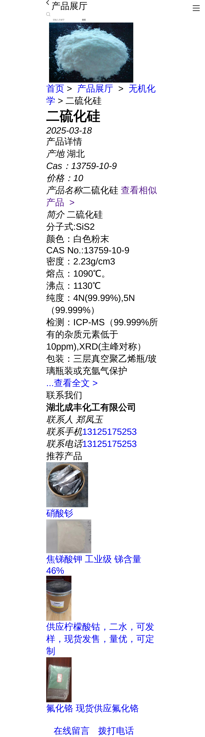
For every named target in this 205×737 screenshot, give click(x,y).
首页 (55, 88)
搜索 (84, 20)
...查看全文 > (72, 383)
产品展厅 (95, 88)
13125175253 (109, 432)
